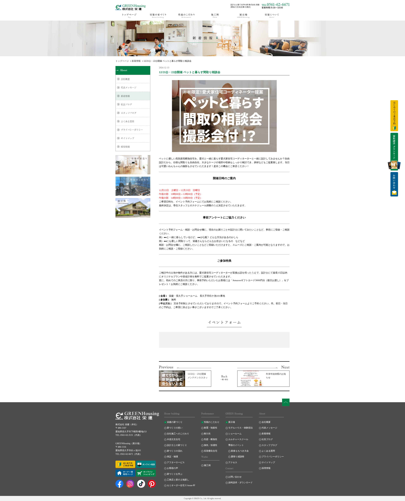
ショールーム (235, 433)
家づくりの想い (174, 428)
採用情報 (125, 146)
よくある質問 (127, 121)
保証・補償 (172, 456)
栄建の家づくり (174, 422)
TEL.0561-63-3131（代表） (128, 435)
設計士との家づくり (177, 445)
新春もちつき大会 (240, 451)
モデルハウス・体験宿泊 (240, 428)
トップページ (122, 61)
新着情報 (136, 61)
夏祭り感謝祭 (237, 456)
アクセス (232, 462)
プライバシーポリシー (132, 129)
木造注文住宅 (173, 439)
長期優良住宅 (210, 451)
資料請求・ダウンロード (240, 482)
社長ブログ (126, 104)
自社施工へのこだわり (178, 433)
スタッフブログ (128, 112)
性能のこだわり (211, 422)
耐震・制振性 (210, 428)
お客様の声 (172, 468)
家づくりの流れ (174, 451)
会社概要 (125, 79)
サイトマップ (127, 138)
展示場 (231, 422)
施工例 (207, 465)
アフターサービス (176, 462)
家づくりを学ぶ (174, 474)
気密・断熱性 (210, 439)
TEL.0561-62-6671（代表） (128, 454)
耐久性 (207, 433)
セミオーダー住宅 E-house (180, 485)
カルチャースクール (238, 439)
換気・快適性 (210, 445)
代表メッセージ (128, 87)
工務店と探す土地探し (178, 480)
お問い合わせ (235, 477)
